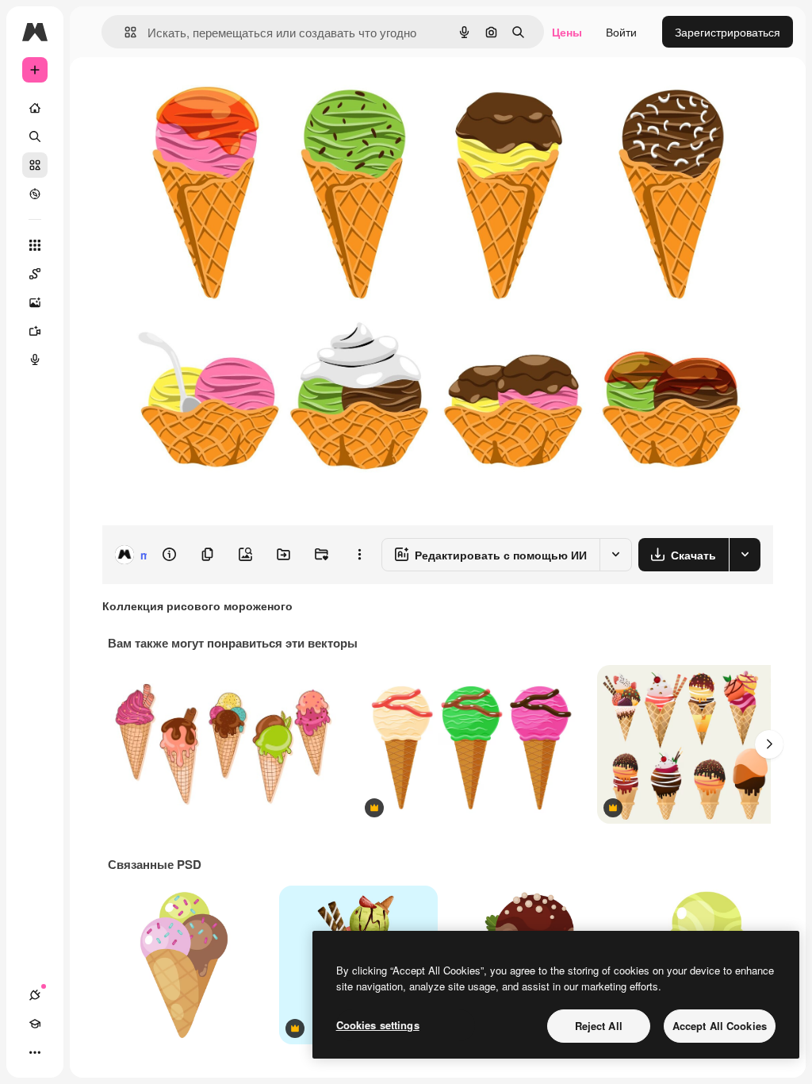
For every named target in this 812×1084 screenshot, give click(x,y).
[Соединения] (35, 995)
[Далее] (769, 744)
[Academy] (35, 1023)
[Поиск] (35, 136)
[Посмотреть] (35, 193)
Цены (567, 32)
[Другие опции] (359, 555)
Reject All (598, 1025)
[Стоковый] (35, 165)
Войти (621, 32)
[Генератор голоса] (35, 359)
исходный (208, 93)
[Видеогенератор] (35, 331)
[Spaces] (35, 273)
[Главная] (35, 108)
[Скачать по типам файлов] (744, 554)
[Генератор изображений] (35, 302)
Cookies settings (377, 1024)
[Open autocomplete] (124, 32)
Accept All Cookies (719, 1025)
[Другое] (35, 1052)
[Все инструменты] (35, 245)
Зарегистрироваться (727, 32)
